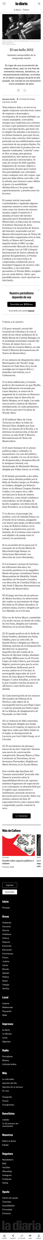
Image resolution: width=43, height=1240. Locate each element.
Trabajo (5, 984)
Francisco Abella (8, 867)
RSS (4, 1163)
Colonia (5, 1003)
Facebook (6, 1179)
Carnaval (6, 926)
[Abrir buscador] (39, 3)
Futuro (5, 957)
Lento (4, 1037)
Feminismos (7, 953)
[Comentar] (24, 90)
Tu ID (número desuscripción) (10, 1124)
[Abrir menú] (4, 3)
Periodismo (7, 1056)
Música (5, 1060)
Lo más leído (8, 1079)
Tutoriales (6, 1202)
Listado (5, 1119)
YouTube (6, 1167)
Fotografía (7, 1097)
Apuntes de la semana (12, 1087)
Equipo (5, 1145)
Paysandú (6, 1011)
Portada (6, 907)
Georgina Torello (8, 99)
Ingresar (10, 885)
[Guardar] (18, 90)
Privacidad (7, 1209)
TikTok (5, 1183)
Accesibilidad (8, 1205)
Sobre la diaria (9, 1141)
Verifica (5, 988)
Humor (5, 1101)
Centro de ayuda (10, 1198)
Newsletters (7, 1159)
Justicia (5, 961)
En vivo (5, 1091)
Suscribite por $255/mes (21, 304)
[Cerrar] (39, 290)
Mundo (5, 969)
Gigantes (6, 1041)
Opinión (5, 973)
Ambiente (6, 922)
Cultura (26, 10)
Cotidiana (6, 934)
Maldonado (7, 1007)
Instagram (7, 1175)
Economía (6, 946)
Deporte (6, 942)
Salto (4, 1015)
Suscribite (9, 892)
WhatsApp (7, 1171)
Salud (5, 981)
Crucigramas (8, 1105)
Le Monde (7, 1034)
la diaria (17, 10)
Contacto (6, 1213)
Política (5, 977)
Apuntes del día (9, 1083)
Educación (7, 950)
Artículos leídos (9, 1064)
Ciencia (5, 930)
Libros (5, 965)
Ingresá (31, 311)
